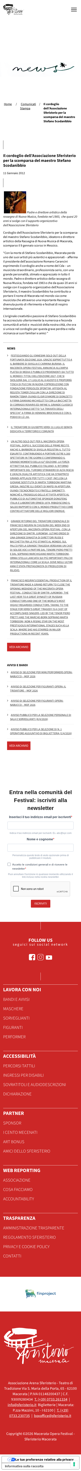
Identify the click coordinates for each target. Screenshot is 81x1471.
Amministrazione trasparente (33, 1228)
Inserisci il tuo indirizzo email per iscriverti (40, 817)
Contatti (12, 1256)
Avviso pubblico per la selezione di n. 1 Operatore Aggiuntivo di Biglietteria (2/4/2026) (41, 731)
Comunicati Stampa (28, 106)
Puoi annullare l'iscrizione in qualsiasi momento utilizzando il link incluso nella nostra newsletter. (40, 875)
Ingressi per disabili (23, 1075)
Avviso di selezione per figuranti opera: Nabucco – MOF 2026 (36, 703)
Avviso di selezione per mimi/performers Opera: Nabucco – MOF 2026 (41, 674)
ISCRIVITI (40, 903)
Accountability (18, 1199)
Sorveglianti (16, 1018)
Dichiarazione (17, 1094)
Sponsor (12, 1123)
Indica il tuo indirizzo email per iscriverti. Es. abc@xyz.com (41, 833)
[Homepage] (14, 9)
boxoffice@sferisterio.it (52, 1416)
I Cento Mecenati (20, 1132)
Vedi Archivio (18, 647)
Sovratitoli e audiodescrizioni (34, 1085)
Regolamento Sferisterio (29, 1237)
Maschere (13, 1009)
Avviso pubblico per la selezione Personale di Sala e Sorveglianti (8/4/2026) (40, 717)
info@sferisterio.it (22, 1405)
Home (8, 104)
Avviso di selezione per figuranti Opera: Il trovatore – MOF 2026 (38, 689)
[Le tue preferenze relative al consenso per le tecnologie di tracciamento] (74, 1464)
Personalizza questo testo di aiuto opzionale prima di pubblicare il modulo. (40, 856)
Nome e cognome (40, 839)
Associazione (16, 1180)
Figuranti (13, 1027)
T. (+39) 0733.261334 (50, 1399)
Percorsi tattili (19, 1066)
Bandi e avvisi (16, 999)
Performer (14, 1037)
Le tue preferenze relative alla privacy (44, 1459)
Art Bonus (13, 1142)
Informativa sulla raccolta (24, 1466)
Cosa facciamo (18, 1189)
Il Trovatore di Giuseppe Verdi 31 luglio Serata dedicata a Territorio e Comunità (41, 429)
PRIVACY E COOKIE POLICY (26, 1247)
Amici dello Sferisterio (26, 1151)
